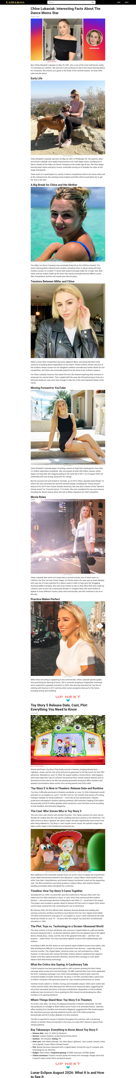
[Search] (93, 2)
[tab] (118, 2)
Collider (89, 871)
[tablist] (113, 2)
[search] (71, 2)
